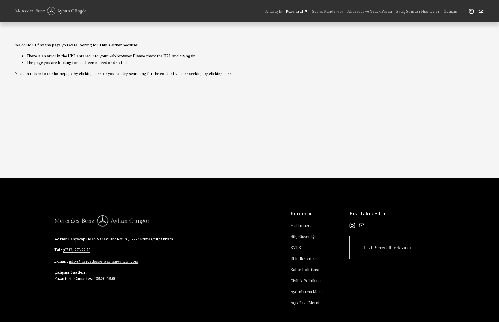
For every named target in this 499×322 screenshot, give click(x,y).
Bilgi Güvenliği (303, 236)
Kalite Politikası (305, 269)
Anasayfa (273, 11)
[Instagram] (471, 11)
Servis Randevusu (327, 11)
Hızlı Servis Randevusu (387, 247)
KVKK (296, 247)
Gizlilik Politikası (306, 280)
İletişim (450, 11)
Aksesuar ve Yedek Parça (369, 11)
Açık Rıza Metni (305, 302)
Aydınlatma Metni (307, 291)
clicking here (90, 73)
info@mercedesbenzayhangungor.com (103, 261)
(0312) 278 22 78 (76, 250)
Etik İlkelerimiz (304, 258)
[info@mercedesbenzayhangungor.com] (481, 11)
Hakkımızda (301, 225)
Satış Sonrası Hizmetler (418, 11)
